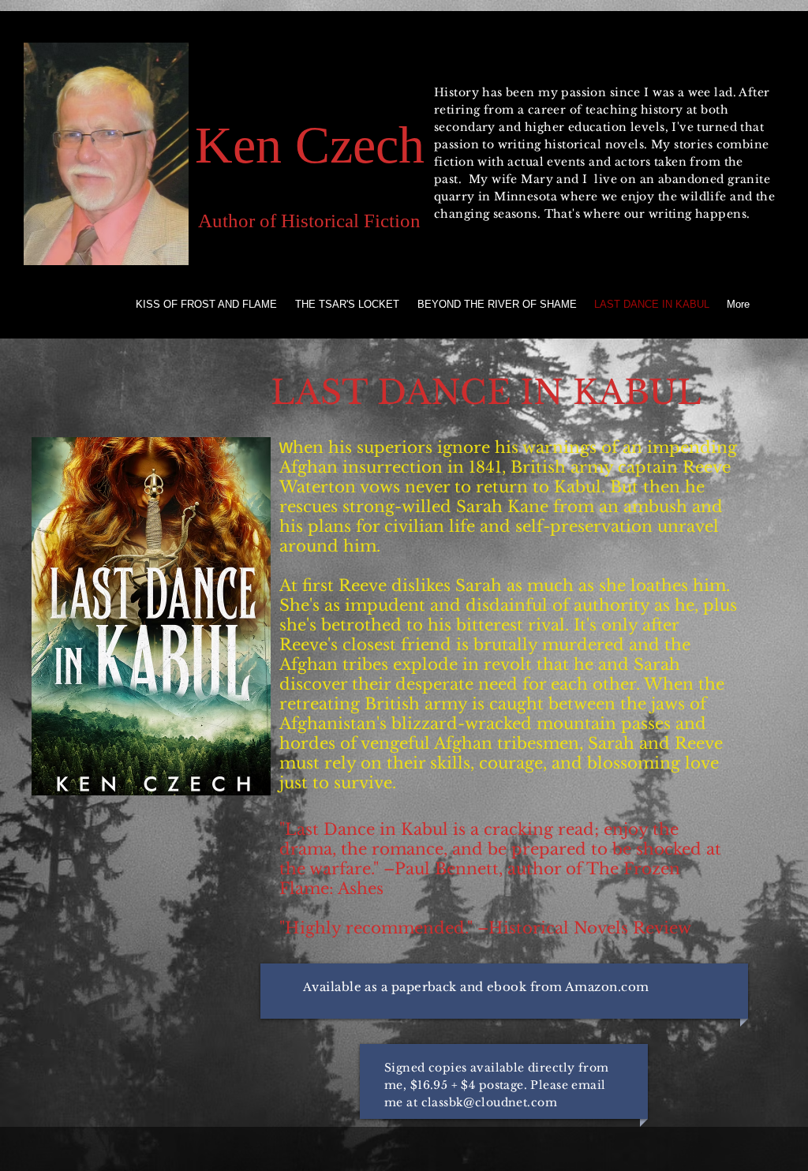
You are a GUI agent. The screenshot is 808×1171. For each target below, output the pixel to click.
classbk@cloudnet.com (489, 1102)
